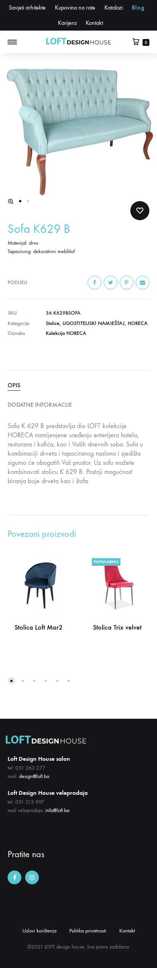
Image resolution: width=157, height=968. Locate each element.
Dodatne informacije (40, 404)
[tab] (78, 385)
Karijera (67, 22)
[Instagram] (32, 877)
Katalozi (113, 7)
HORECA (137, 323)
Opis (14, 385)
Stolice (52, 323)
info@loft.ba (57, 810)
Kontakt (94, 22)
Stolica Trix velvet (117, 627)
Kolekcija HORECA (66, 333)
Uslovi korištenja (39, 930)
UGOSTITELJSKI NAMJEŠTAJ (93, 323)
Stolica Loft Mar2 (38, 627)
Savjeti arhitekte (27, 7)
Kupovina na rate (75, 7)
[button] (11, 681)
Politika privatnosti (87, 930)
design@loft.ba (34, 776)
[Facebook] (14, 877)
